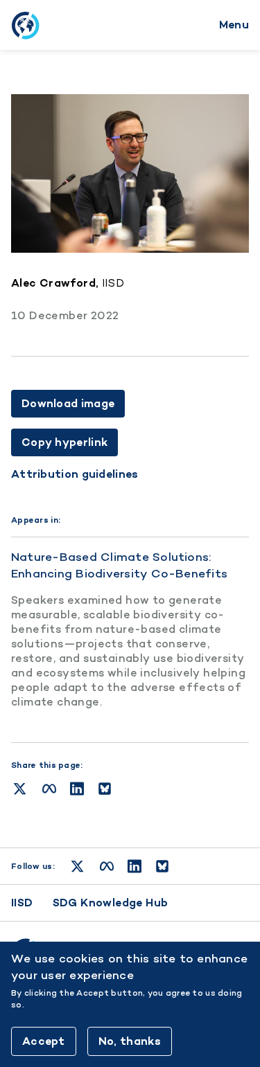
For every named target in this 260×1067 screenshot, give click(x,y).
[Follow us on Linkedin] (134, 866)
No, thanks (129, 1041)
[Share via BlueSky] (105, 789)
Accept (43, 1041)
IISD (22, 902)
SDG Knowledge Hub (110, 902)
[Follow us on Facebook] (107, 866)
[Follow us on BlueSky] (162, 866)
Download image (67, 403)
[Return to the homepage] (25, 25)
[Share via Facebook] (49, 789)
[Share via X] (19, 789)
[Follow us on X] (77, 866)
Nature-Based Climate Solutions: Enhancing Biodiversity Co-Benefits (119, 565)
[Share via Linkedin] (77, 789)
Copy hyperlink (64, 442)
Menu (234, 24)
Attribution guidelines (75, 474)
